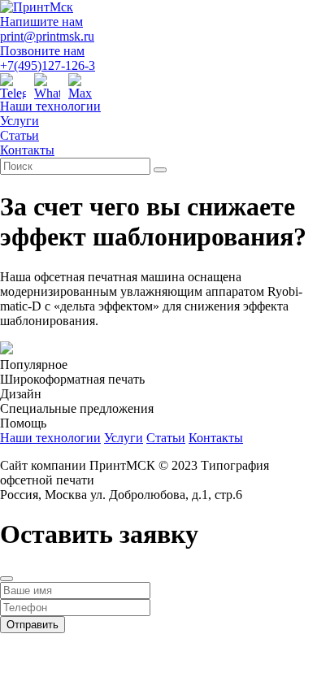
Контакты (27, 150)
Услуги (19, 121)
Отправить (33, 625)
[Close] (6, 578)
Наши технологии (50, 106)
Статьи (19, 135)
